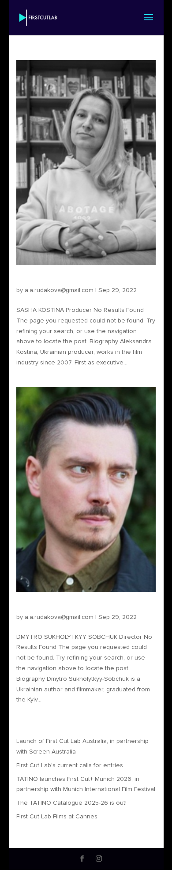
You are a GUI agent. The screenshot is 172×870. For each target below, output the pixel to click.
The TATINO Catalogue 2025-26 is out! (71, 803)
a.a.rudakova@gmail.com (59, 290)
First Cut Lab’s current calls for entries (69, 765)
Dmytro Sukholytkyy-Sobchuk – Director (83, 608)
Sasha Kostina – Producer (60, 282)
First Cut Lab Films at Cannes (56, 817)
